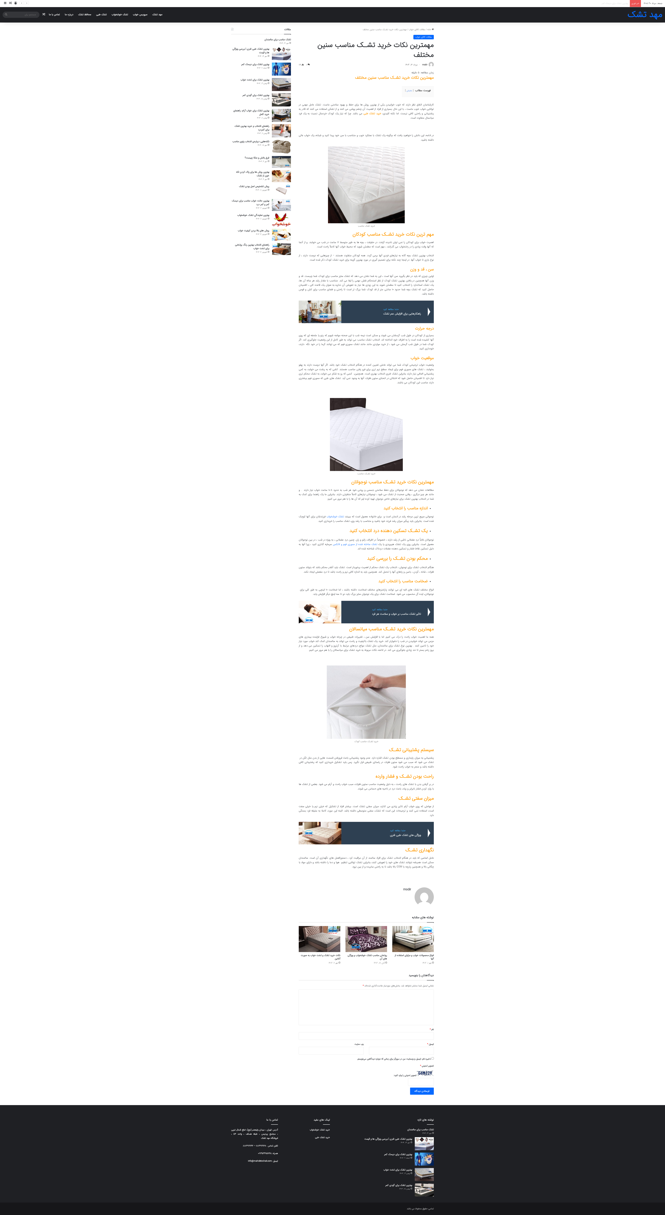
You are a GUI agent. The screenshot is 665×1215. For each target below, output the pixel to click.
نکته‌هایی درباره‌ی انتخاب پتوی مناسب (250, 141)
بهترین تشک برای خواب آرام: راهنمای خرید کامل (251, 112)
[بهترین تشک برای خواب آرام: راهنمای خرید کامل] (281, 115)
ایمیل (430, 1044)
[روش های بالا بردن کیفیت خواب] (281, 235)
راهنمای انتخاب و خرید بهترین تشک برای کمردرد (251, 128)
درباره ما (69, 14)
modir (424, 64)
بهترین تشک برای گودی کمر (615, 3)
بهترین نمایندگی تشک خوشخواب (253, 215)
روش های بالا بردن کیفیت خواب (253, 230)
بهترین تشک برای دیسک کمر (255, 64)
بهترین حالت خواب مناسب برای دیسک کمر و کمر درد (250, 202)
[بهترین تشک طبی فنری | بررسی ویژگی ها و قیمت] (281, 53)
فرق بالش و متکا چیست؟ (257, 158)
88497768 (261, 1146)
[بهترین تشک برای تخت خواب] (281, 84)
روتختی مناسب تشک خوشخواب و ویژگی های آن (367, 957)
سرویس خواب (140, 14)
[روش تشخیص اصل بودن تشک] (281, 191)
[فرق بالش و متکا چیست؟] (281, 162)
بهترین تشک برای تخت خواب (255, 80)
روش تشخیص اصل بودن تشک (254, 186)
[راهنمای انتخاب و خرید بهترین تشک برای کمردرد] (281, 130)
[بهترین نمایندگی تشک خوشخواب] (281, 219)
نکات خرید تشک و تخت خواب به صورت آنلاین (320, 957)
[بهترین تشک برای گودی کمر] (281, 99)
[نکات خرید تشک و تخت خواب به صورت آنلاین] (319, 939)
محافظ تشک (84, 14)
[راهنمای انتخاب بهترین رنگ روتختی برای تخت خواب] (281, 249)
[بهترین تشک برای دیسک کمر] (281, 69)
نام (432, 1029)
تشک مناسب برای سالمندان (277, 39)
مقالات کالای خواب (417, 29)
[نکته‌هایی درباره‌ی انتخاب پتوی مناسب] (281, 147)
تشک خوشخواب (120, 14)
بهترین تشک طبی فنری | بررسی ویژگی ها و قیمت (250, 50)
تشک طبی (101, 14)
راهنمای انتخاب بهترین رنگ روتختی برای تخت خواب (252, 246)
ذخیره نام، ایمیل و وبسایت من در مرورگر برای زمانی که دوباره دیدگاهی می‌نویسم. (394, 1059)
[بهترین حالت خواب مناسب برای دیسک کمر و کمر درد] (281, 205)
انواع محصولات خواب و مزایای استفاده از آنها (414, 957)
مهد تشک (157, 14)
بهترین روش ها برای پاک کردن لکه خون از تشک (252, 174)
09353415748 (265, 1153)
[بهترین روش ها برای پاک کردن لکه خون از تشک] (281, 176)
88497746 (248, 1146)
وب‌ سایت (358, 1044)
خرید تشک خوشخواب (320, 1130)
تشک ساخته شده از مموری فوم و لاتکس (355, 544)
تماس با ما (54, 14)
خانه (429, 29)
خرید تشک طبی (372, 113)
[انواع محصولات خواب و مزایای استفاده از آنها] (413, 939)
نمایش (409, 90)
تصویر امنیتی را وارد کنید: (405, 1075)
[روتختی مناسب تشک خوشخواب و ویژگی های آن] (366, 939)
